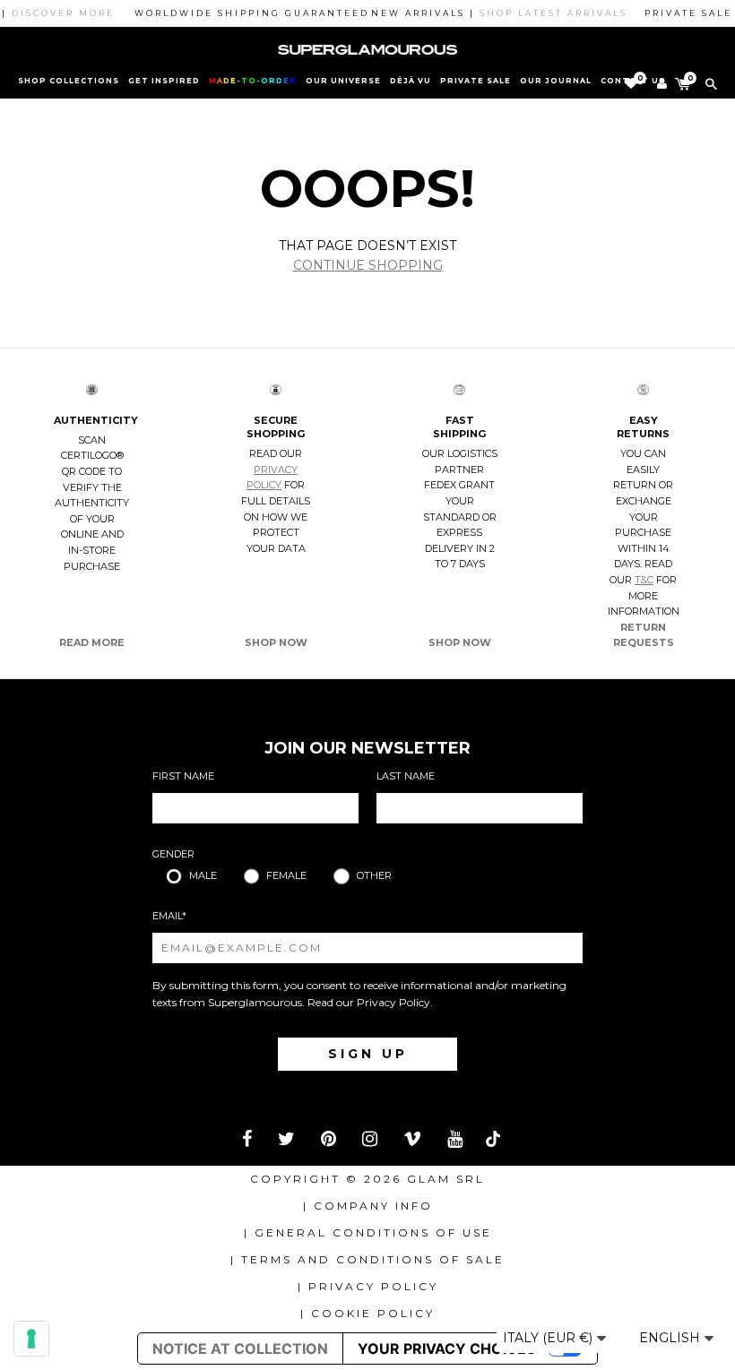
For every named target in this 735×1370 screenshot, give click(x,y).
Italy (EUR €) (549, 1338)
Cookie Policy (373, 1313)
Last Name (405, 776)
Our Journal (556, 80)
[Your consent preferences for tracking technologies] (31, 1339)
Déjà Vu (410, 80)
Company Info (373, 1205)
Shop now (276, 642)
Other (374, 875)
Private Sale (475, 80)
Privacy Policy (393, 1002)
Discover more (52, 13)
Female (286, 875)
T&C (644, 579)
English (671, 1338)
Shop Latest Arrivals (543, 13)
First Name (183, 776)
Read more (92, 642)
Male (203, 875)
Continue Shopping (368, 265)
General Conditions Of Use (373, 1232)
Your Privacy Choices (446, 1348)
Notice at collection (240, 1348)
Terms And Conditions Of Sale (373, 1259)
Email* (169, 915)
